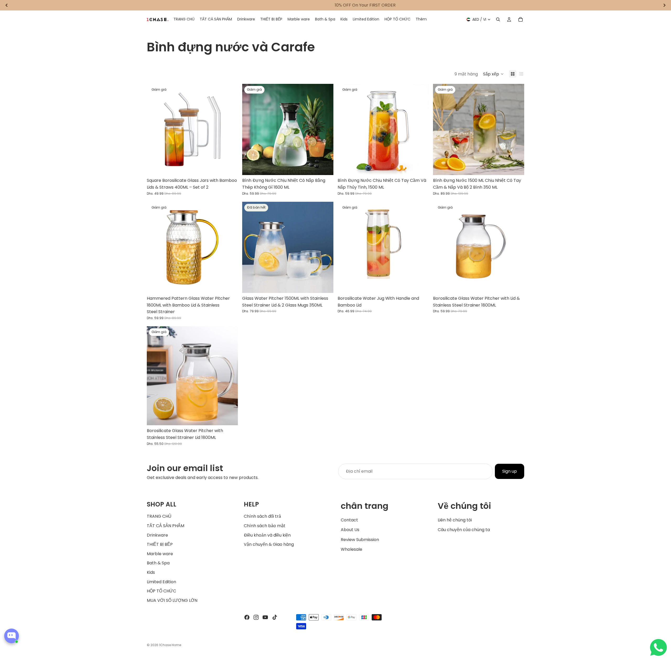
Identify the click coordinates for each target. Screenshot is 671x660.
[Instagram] (256, 617)
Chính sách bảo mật (264, 526)
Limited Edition (161, 582)
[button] (493, 74)
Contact (349, 520)
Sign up (509, 471)
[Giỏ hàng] (520, 19)
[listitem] (421, 19)
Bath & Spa (158, 563)
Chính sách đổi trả (262, 516)
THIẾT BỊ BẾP (160, 544)
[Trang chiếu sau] (230, 129)
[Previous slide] (6, 5)
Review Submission (360, 539)
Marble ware (160, 553)
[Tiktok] (275, 617)
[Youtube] (265, 617)
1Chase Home (170, 645)
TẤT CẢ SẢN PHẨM (165, 526)
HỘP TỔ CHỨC (161, 591)
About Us (350, 530)
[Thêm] (230, 167)
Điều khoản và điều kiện (267, 535)
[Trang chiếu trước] (155, 129)
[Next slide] (664, 5)
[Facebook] (247, 617)
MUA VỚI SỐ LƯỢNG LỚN (172, 600)
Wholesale (351, 549)
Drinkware (157, 535)
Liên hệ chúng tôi (455, 520)
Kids (151, 572)
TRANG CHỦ (159, 516)
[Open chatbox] (11, 636)
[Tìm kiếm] (498, 19)
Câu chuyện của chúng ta (464, 530)
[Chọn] (420, 285)
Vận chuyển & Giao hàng (269, 544)
